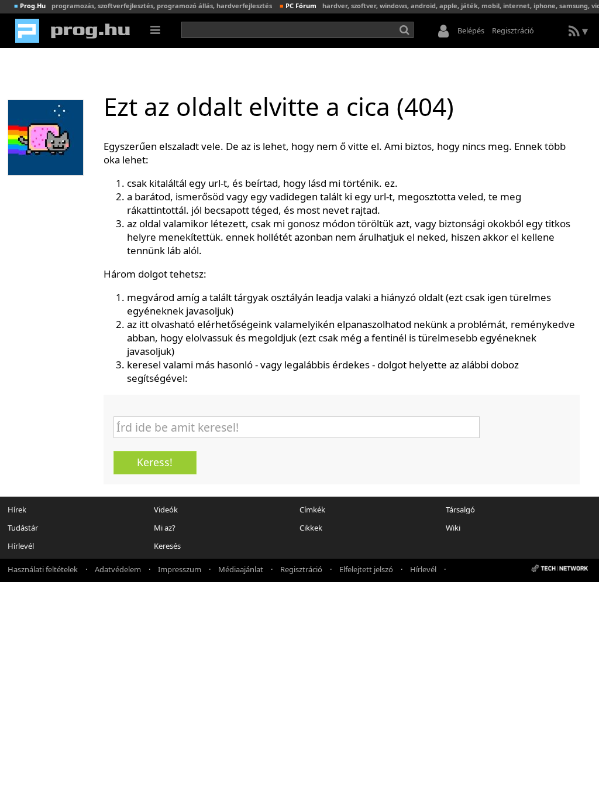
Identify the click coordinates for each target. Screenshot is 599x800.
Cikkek (311, 527)
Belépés (470, 30)
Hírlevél (21, 546)
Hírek (17, 509)
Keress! (155, 462)
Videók (166, 509)
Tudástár (23, 527)
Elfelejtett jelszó (366, 568)
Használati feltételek (43, 568)
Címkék (312, 509)
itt (144, 324)
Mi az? (164, 527)
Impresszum (179, 568)
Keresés (167, 546)
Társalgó (460, 509)
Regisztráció (513, 30)
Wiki (453, 527)
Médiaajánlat (240, 568)
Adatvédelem (118, 568)
